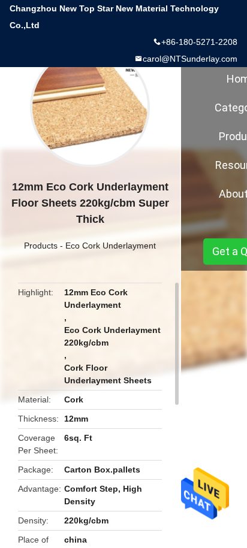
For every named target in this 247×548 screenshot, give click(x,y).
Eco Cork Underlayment (110, 245)
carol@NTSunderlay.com (190, 58)
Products (41, 245)
